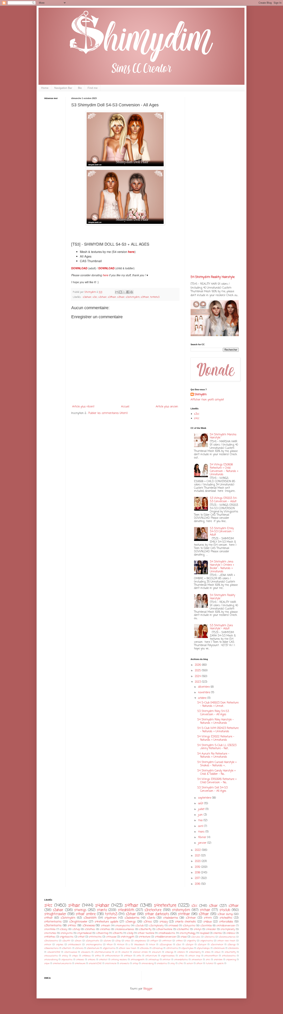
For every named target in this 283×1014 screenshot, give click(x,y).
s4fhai (98, 955)
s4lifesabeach (74, 944)
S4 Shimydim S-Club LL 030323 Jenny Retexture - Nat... (216, 747)
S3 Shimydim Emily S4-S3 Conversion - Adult (222, 531)
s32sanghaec (166, 944)
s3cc (95, 297)
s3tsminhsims (53, 926)
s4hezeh (105, 926)
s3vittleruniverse (103, 952)
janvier (202, 843)
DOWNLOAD (79, 268)
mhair (152, 944)
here (106, 275)
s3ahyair (202, 944)
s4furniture (151, 955)
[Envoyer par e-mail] (117, 292)
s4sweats (124, 963)
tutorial (209, 963)
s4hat (81, 937)
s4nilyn (198, 929)
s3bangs (232, 944)
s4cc (196, 418)
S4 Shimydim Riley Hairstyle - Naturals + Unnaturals (215, 721)
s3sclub (139, 926)
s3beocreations (51, 948)
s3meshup (157, 948)
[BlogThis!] (120, 292)
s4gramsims (206, 940)
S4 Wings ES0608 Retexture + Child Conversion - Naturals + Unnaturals (224, 469)
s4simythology (188, 933)
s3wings (131, 922)
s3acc (178, 944)
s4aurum (156, 952)
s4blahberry (195, 952)
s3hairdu (144, 948)
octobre (202, 698)
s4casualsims (51, 955)
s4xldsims (162, 963)
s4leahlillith (126, 910)
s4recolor (211, 929)
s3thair (145, 297)
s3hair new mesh (127, 948)
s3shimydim (133, 297)
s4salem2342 (95, 963)
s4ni (208, 959)
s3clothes (90, 929)
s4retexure (80, 963)
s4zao (184, 937)
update (220, 963)
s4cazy (164, 922)
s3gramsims (109, 948)
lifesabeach (139, 944)
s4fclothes (49, 937)
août (201, 804)
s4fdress (86, 955)
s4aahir (125, 952)
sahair (190, 963)
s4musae (111, 937)
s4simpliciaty (228, 929)
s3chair (102, 297)
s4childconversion (225, 926)
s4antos (217, 933)
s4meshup (153, 959)
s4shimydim (181, 910)
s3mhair (191, 918)
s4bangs (169, 952)
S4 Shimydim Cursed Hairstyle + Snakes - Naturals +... (217, 764)
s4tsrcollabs (226, 922)
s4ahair (102, 905)
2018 (198, 873)
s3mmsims (172, 948)
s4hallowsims (229, 955)
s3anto (151, 918)
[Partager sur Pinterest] (131, 292)
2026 (198, 665)
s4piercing (231, 959)
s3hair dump (225, 914)
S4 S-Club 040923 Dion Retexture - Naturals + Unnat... (218, 704)
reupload (204, 933)
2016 (198, 884)
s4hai (181, 955)
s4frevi (179, 940)
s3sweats (85, 952)
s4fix (138, 955)
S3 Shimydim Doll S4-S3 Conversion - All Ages (212, 789)
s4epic (75, 955)
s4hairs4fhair (211, 955)
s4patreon (111, 918)
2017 (198, 878)
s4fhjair (154, 940)
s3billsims (209, 936)
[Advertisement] (55, 163)
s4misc (72, 926)
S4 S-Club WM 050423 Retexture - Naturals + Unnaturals (218, 730)
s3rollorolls (233, 948)
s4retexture (165, 905)
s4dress (230, 933)
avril (201, 826)
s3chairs (79, 948)
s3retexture (153, 910)
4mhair (120, 944)
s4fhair (131, 905)
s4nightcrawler (55, 914)
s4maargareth (138, 959)
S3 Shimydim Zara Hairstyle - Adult (221, 627)
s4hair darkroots (157, 914)
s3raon (78, 940)
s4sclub (224, 910)
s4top (135, 963)
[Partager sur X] (124, 292)
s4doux (207, 922)
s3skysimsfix (92, 940)
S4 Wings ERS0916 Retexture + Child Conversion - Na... (217, 781)
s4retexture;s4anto (62, 963)
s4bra (207, 952)
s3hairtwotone (164, 929)
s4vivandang (147, 963)
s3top (118, 940)
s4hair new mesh (226, 940)
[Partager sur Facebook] (128, 292)
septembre (205, 798)
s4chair (205, 910)
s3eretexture (93, 948)
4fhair (110, 944)
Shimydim (200, 395)
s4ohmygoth (127, 937)
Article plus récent (83, 407)
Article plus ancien (167, 407)
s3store (107, 940)
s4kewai (80, 959)
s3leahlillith (90, 918)
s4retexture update (106, 922)
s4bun (217, 952)
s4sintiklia (49, 929)
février (202, 837)
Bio (80, 87)
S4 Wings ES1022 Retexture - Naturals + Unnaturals (215, 738)
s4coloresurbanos (124, 929)
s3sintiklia (206, 926)
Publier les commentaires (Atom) (108, 413)
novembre (204, 693)
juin (201, 815)
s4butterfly (230, 952)
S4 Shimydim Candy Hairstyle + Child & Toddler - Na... (216, 772)
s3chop (76, 929)
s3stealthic (183, 929)
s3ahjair (189, 944)
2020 (198, 861)
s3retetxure (219, 948)
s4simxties (50, 933)
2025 (198, 671)
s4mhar (166, 959)
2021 (198, 856)
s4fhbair (128, 955)
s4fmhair (167, 940)
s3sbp (130, 933)
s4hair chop (194, 955)
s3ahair (87, 297)
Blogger (147, 989)
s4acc (127, 940)
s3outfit (66, 940)
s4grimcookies (168, 955)
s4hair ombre (85, 914)
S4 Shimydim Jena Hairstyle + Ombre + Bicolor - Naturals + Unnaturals (222, 566)
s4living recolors (119, 959)
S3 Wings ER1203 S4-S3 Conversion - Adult (223, 500)
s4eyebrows (140, 940)
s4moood (173, 926)
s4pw (46, 963)
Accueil (125, 407)
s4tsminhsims (53, 922)
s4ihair (47, 944)
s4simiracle (110, 963)
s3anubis (195, 936)
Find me (93, 87)
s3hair (121, 297)
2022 (198, 850)
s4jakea (59, 944)
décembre (204, 687)
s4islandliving (51, 959)
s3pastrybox (187, 948)
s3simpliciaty (156, 926)
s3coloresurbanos (227, 936)
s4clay (65, 955)
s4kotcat (103, 959)
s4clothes (105, 929)
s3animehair (217, 944)
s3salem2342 (53, 952)
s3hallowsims (51, 940)
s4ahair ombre (140, 952)
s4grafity (191, 940)
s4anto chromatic (185, 922)
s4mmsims (95, 937)
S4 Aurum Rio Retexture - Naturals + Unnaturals (213, 755)
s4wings (80, 910)
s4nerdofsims (181, 959)
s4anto (102, 910)
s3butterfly (145, 929)
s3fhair (112, 297)
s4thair (48, 918)
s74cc (180, 963)
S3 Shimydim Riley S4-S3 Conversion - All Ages (213, 713)
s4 (116, 952)
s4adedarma (170, 918)
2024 (198, 676)
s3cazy (63, 929)
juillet (201, 809)
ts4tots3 (154, 297)
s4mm (208, 918)
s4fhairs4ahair (112, 955)
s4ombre (218, 959)
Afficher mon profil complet (207, 400)
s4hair (74, 905)
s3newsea (89, 926)
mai (200, 820)
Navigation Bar (63, 87)
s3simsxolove (70, 952)
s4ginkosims (67, 937)
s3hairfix (118, 933)
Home (45, 87)
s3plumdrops (203, 948)
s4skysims (67, 933)
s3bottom (66, 948)
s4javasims (66, 959)
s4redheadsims (166, 933)
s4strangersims (94, 944)
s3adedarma (132, 918)
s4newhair (197, 959)
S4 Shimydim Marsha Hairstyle (223, 436)
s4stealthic (226, 918)
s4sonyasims (122, 926)
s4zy (172, 963)
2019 (198, 867)
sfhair (199, 963)
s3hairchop (102, 933)
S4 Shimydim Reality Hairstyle (212, 277)
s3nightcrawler (78, 922)
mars (201, 832)
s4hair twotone (146, 933)
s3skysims (189, 926)
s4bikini (181, 952)
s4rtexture (144, 937)
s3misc (148, 922)
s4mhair (184, 914)
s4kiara (91, 959)
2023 (198, 682)
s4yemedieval (84, 933)
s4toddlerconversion (165, 937)
